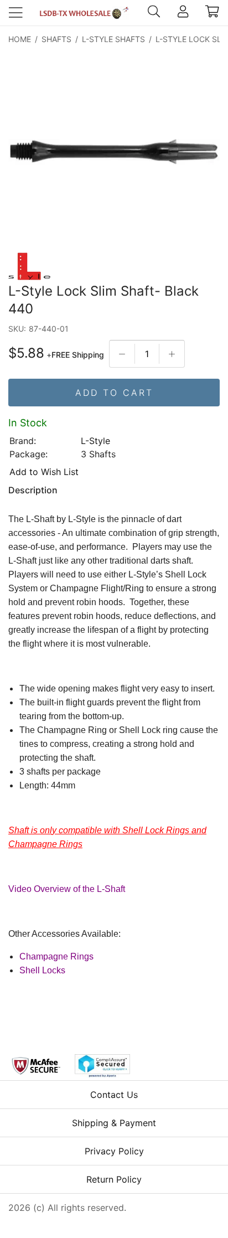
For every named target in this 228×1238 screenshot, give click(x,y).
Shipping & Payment (114, 1122)
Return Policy (114, 1179)
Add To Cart (114, 392)
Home (19, 39)
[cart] (212, 13)
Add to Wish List (44, 471)
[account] (183, 13)
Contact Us (114, 1094)
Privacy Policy (114, 1151)
